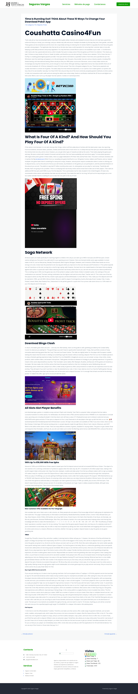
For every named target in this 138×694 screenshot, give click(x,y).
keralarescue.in (40, 159)
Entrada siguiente (111, 634)
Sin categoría (30, 25)
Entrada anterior (27, 634)
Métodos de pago (82, 4)
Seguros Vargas (39, 4)
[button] (123, 4)
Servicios (66, 4)
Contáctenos (99, 4)
